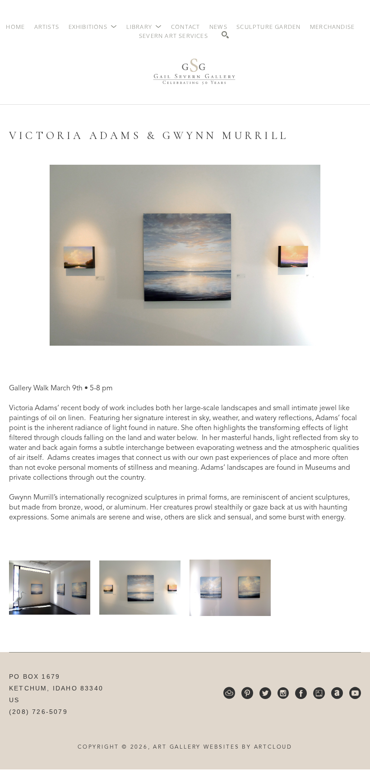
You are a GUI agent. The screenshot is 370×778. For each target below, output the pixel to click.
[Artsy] (319, 693)
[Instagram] (283, 693)
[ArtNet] (337, 693)
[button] (93, 27)
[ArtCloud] (229, 693)
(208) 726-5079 (38, 711)
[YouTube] (355, 693)
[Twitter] (265, 693)
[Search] (225, 34)
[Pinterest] (247, 693)
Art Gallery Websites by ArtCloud (222, 747)
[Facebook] (301, 693)
